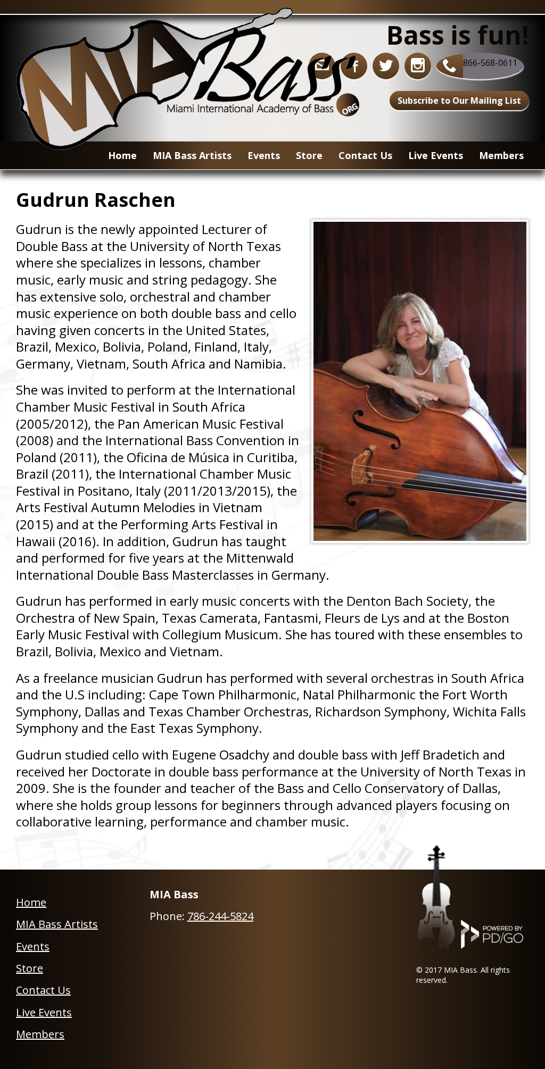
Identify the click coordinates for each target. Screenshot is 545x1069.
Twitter (386, 66)
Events (263, 155)
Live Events (435, 155)
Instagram (417, 66)
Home (122, 155)
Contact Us (365, 155)
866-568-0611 (490, 63)
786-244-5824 (220, 916)
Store (29, 968)
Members (501, 155)
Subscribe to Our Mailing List (459, 100)
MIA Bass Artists (57, 924)
